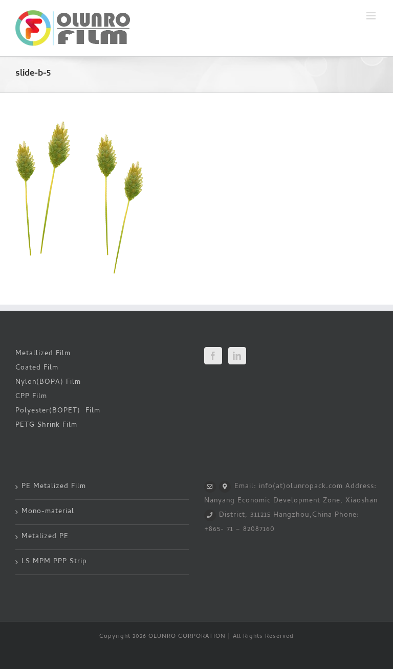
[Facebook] (213, 355)
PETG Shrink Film (46, 425)
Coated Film (36, 368)
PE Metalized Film (53, 487)
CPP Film (31, 397)
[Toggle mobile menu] (372, 15)
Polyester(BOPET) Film (57, 411)
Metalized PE (45, 537)
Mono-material (47, 512)
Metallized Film (43, 354)
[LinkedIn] (237, 355)
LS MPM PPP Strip (54, 562)
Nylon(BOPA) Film (48, 382)
